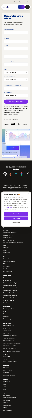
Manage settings (16, 222)
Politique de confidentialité (14, 108)
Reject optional (16, 218)
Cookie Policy (9, 207)
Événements (6, 314)
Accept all (16, 214)
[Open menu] (27, 7)
